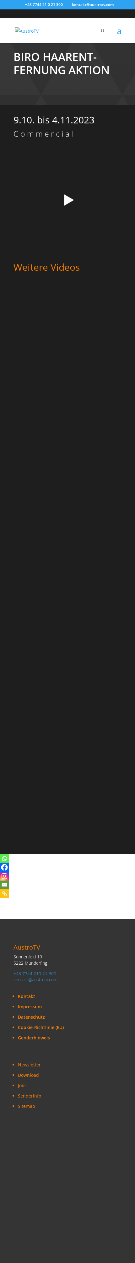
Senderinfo (29, 1096)
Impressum (30, 1007)
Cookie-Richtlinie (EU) (41, 1027)
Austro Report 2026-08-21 (44, 310)
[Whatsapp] (4, 858)
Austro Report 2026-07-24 (44, 745)
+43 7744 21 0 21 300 (44, 4)
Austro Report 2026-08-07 (44, 529)
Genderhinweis (34, 1038)
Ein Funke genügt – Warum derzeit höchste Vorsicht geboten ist (64, 475)
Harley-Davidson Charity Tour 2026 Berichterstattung (54, 635)
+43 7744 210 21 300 (35, 974)
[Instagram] (4, 876)
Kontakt (26, 996)
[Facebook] (4, 867)
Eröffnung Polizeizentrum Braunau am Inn (63, 797)
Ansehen (28, 317)
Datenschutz (31, 1017)
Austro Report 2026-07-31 (44, 580)
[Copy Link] (4, 893)
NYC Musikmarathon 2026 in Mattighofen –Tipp (62, 691)
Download (28, 1075)
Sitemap (26, 1106)
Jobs (22, 1085)
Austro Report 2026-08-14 (44, 413)
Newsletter (29, 1065)
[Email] (4, 885)
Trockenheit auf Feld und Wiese (50, 362)
